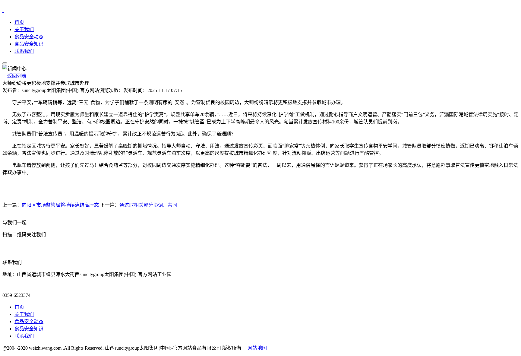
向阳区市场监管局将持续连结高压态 (60, 205)
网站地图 (257, 348)
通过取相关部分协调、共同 (148, 205)
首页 (19, 22)
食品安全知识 (28, 43)
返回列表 (14, 75)
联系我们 (24, 51)
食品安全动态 (28, 36)
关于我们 (24, 29)
